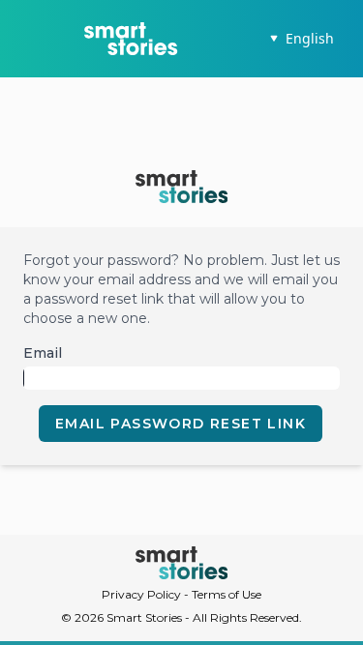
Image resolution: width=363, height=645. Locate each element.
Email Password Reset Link (180, 423)
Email (42, 353)
